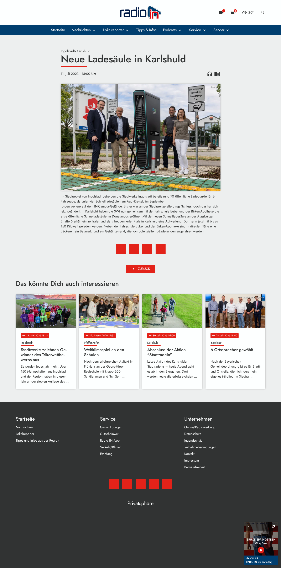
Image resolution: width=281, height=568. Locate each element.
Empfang (106, 453)
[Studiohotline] (53, 12)
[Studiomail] (20, 12)
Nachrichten (81, 30)
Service (195, 30)
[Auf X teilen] (134, 249)
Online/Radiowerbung (199, 427)
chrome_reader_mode (217, 74)
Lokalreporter (113, 30)
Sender (218, 30)
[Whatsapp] (45, 12)
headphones (210, 74)
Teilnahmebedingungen (200, 447)
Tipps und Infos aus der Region (37, 440)
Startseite (58, 30)
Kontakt (189, 453)
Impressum (191, 460)
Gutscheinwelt (109, 433)
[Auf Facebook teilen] (121, 249)
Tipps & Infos (146, 30)
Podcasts (170, 30)
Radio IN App (110, 440)
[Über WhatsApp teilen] (147, 249)
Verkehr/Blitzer (110, 447)
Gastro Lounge (110, 427)
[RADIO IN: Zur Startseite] (140, 12)
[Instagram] (36, 12)
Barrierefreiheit (194, 467)
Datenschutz (192, 433)
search (262, 12)
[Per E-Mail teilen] (161, 249)
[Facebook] (28, 12)
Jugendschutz (193, 440)
